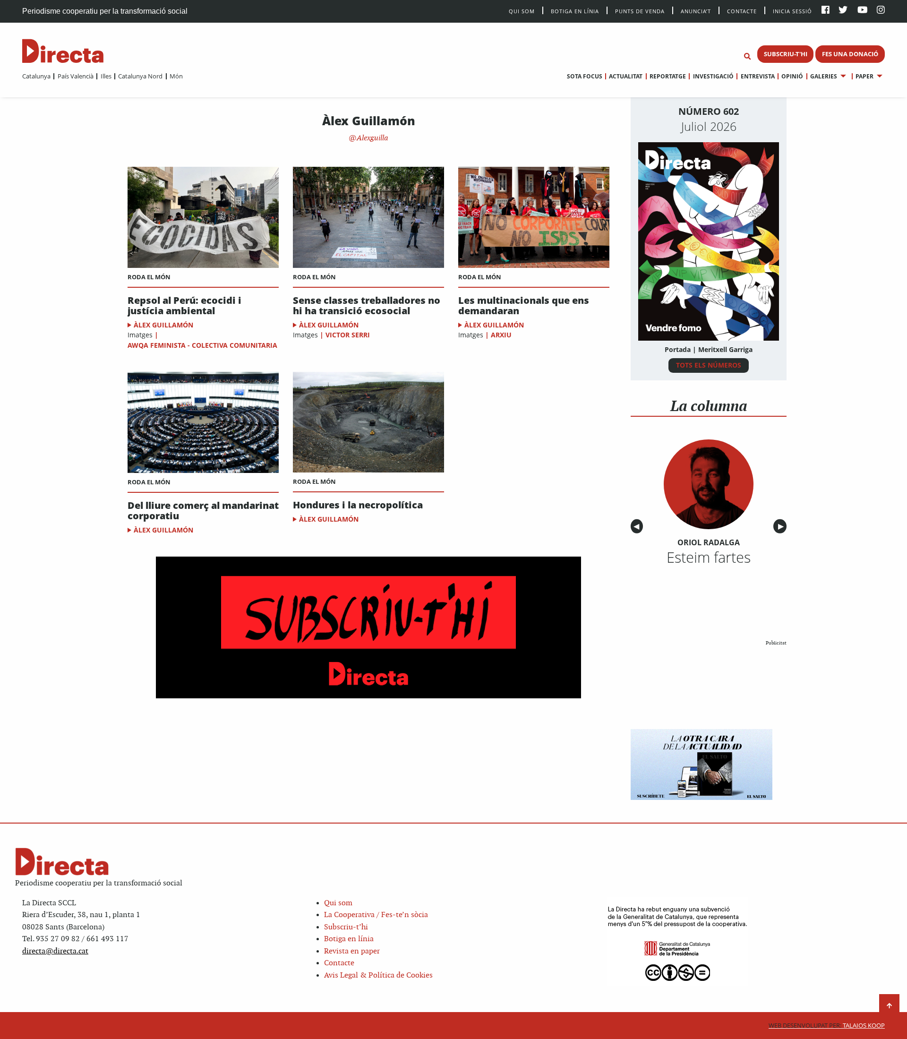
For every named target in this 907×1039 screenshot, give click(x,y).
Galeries (823, 76)
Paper (864, 76)
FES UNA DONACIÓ (850, 54)
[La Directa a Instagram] (881, 10)
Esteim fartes (709, 557)
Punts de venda (640, 11)
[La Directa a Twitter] (843, 10)
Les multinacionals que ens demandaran (523, 305)
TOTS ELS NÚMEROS (708, 365)
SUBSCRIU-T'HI (785, 54)
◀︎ (638, 526)
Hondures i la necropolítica (358, 505)
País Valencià (75, 76)
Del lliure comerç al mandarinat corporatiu (203, 510)
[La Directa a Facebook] (825, 10)
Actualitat (625, 76)
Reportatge (668, 76)
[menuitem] (36, 76)
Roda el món (149, 277)
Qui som (338, 903)
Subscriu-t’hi (346, 927)
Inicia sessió (792, 11)
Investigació (713, 76)
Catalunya (36, 76)
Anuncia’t (696, 11)
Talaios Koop (827, 1025)
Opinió (792, 76)
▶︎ (782, 526)
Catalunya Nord (140, 76)
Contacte (742, 11)
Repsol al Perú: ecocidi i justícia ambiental (184, 305)
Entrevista (757, 76)
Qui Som (522, 11)
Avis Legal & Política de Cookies (378, 975)
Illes (106, 76)
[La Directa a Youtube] (862, 10)
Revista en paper (352, 951)
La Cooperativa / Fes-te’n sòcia (376, 914)
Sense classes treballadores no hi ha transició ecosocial (366, 305)
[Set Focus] (747, 57)
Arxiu (501, 334)
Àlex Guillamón (163, 324)
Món (176, 76)
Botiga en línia (575, 11)
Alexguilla (371, 138)
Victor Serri (347, 334)
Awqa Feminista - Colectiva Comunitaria (202, 345)
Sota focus (584, 76)
